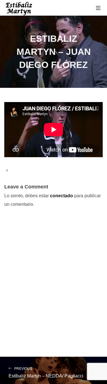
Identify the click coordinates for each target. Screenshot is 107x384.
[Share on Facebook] (15, 170)
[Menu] (98, 7)
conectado (61, 195)
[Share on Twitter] (25, 170)
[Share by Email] (34, 170)
